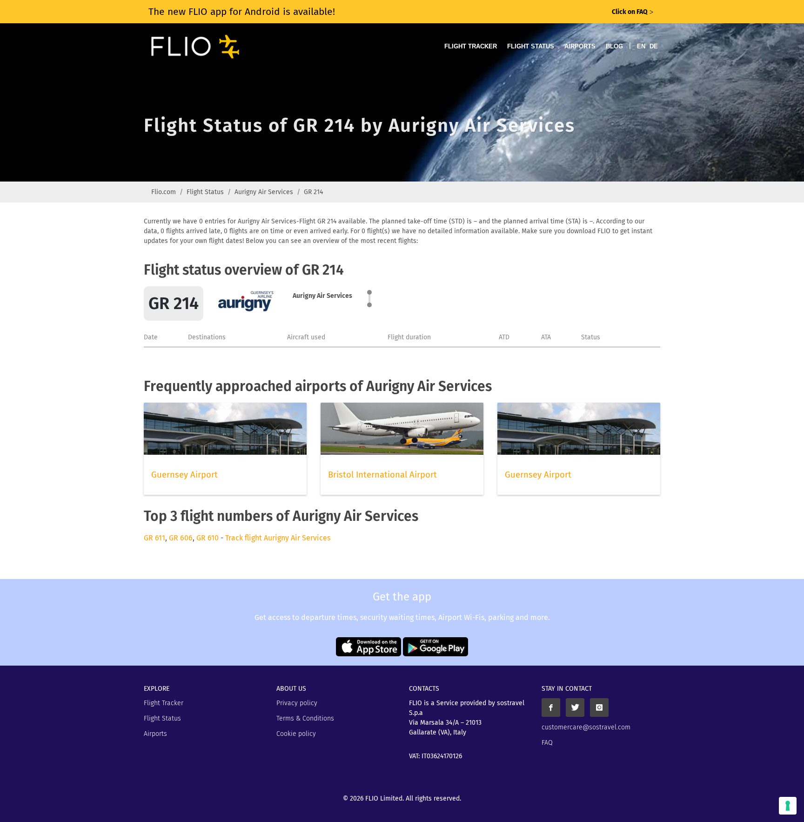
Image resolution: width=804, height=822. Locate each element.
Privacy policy (296, 703)
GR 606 (181, 537)
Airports (580, 46)
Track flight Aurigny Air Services (277, 537)
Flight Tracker (470, 46)
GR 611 (154, 537)
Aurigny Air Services (263, 192)
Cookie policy (296, 734)
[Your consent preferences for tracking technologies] (788, 806)
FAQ (547, 743)
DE (654, 46)
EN (641, 46)
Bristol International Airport (382, 475)
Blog (614, 46)
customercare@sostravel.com (586, 727)
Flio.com (163, 192)
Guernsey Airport (184, 475)
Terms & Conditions (305, 718)
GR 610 (207, 537)
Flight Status (530, 46)
